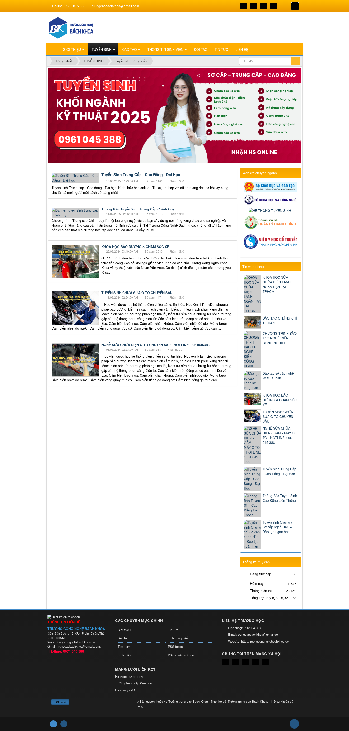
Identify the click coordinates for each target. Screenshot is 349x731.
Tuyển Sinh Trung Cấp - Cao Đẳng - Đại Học (279, 471)
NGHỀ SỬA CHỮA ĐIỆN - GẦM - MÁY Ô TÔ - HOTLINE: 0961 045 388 (279, 435)
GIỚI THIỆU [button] (72, 49)
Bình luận (124, 655)
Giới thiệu (124, 629)
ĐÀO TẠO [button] (130, 49)
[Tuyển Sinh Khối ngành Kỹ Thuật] (71, 27)
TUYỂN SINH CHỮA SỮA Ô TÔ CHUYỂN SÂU (136, 292)
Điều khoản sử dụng (181, 655)
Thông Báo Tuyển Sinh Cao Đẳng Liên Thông (280, 498)
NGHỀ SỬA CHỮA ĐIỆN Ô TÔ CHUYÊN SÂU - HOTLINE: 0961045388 (155, 344)
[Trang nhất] (53, 49)
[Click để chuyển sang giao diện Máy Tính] (63, 723)
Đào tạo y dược (125, 690)
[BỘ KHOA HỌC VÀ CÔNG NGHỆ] (271, 199)
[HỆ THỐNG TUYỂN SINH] (270, 209)
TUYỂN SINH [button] (102, 49)
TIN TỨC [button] (221, 49)
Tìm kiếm (124, 646)
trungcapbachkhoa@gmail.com (115, 6)
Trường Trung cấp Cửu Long (134, 683)
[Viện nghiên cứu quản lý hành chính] (271, 222)
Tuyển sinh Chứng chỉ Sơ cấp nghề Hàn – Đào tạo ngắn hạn (279, 527)
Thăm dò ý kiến (178, 638)
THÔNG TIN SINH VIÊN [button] (165, 49)
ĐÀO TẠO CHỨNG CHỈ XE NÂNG (280, 320)
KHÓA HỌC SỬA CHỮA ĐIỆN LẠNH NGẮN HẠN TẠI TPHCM (277, 284)
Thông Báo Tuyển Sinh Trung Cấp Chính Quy (138, 209)
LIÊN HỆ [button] (242, 49)
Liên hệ (122, 638)
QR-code (61, 702)
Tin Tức (173, 629)
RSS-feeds (175, 646)
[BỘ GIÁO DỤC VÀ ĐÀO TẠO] (271, 186)
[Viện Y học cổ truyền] (271, 241)
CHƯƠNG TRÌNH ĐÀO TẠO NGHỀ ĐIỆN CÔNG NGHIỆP (280, 338)
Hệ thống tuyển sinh (129, 676)
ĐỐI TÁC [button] (200, 49)
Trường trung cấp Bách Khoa (188, 701)
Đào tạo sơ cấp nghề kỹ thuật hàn (278, 375)
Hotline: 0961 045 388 (68, 6)
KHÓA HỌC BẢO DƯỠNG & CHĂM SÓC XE (135, 246)
